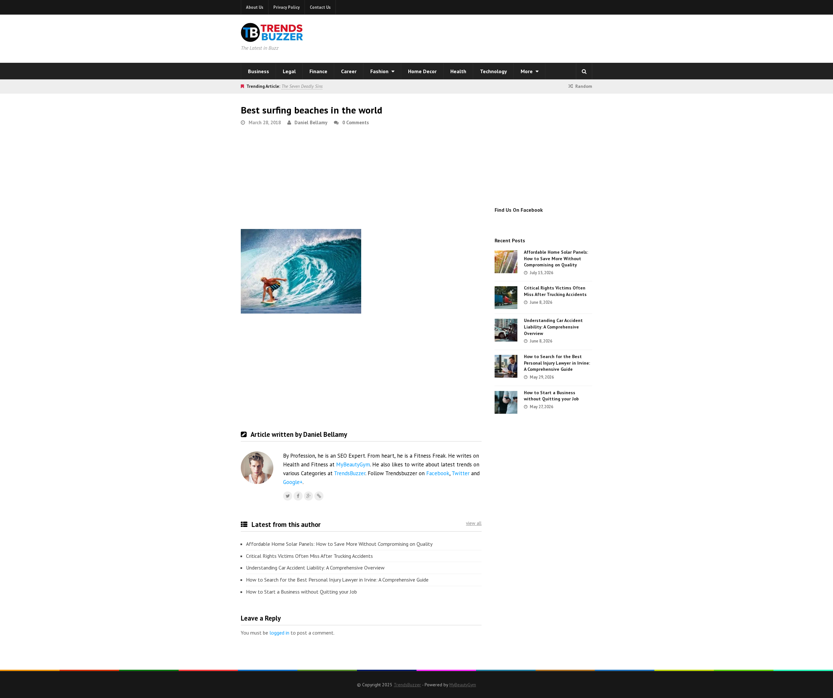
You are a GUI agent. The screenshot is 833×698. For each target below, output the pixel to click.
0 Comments (355, 122)
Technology (493, 71)
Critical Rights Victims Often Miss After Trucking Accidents (309, 556)
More (527, 71)
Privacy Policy (286, 7)
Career (349, 71)
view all (474, 523)
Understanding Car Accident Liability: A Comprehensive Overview (315, 567)
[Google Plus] (308, 496)
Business (258, 71)
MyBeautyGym (353, 464)
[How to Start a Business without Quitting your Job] (506, 402)
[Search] (584, 71)
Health (458, 71)
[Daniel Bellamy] (318, 496)
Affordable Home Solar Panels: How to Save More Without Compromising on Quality (339, 544)
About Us (254, 7)
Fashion (380, 71)
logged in (279, 632)
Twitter (461, 473)
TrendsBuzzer (349, 473)
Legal (289, 71)
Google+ (293, 482)
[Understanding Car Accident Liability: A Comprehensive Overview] (506, 330)
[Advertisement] (499, 37)
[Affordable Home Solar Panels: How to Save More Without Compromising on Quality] (506, 261)
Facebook (437, 473)
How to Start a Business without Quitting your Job (301, 591)
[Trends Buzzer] (272, 37)
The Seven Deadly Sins (301, 86)
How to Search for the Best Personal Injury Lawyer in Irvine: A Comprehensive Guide (337, 579)
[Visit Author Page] (257, 467)
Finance (318, 71)
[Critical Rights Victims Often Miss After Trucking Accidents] (506, 297)
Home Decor (422, 71)
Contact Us (320, 7)
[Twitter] (287, 496)
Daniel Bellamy (310, 122)
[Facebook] (298, 496)
